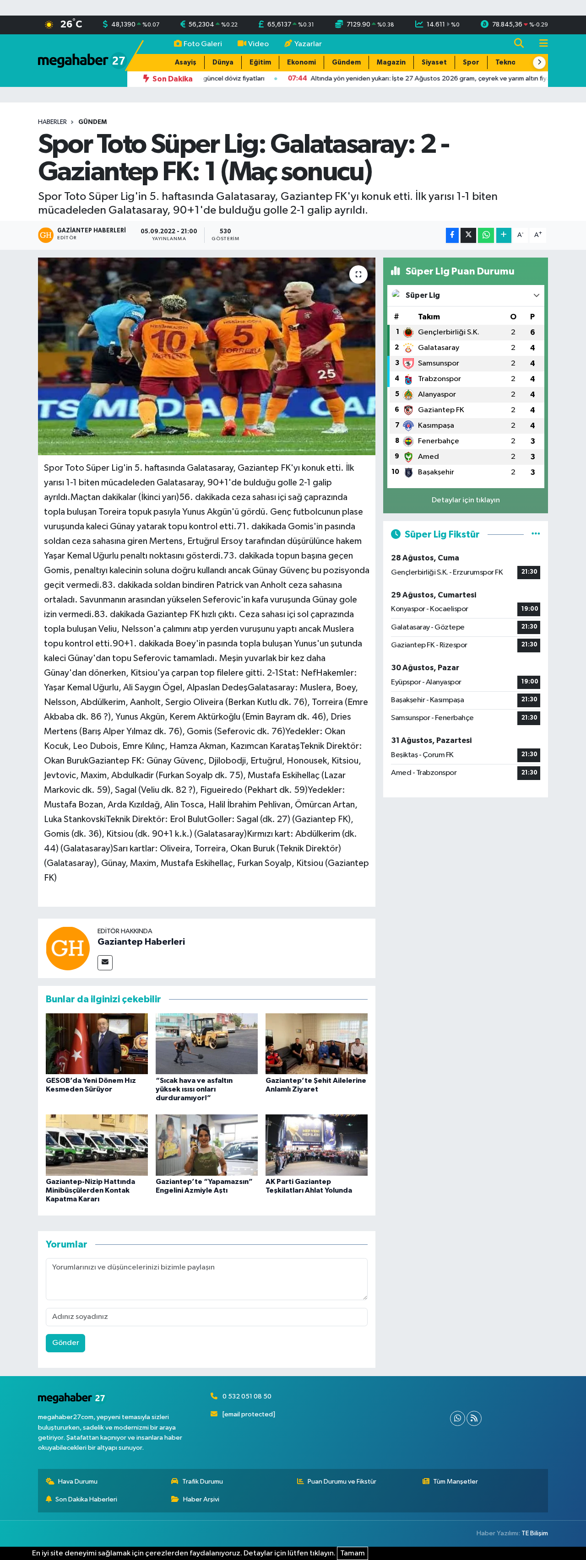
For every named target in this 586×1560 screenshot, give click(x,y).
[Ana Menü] (540, 44)
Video (258, 44)
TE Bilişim (534, 1533)
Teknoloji (510, 62)
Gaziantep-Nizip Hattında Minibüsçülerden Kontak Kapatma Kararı (90, 1190)
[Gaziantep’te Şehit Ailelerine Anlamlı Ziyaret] (317, 1044)
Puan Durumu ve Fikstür (342, 1481)
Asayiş (185, 62)
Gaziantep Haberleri (141, 942)
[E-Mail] (105, 962)
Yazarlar (308, 44)
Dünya (222, 62)
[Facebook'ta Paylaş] (452, 235)
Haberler (52, 122)
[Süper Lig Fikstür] (536, 534)
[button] (539, 62)
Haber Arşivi (201, 1499)
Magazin (391, 62)
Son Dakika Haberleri (86, 1499)
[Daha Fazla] (503, 235)
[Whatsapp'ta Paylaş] (486, 235)
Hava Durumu (78, 1481)
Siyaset (434, 62)
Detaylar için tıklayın (466, 500)
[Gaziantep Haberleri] (68, 948)
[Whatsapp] (457, 1418)
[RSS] (474, 1418)
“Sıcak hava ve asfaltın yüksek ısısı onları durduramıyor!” (194, 1089)
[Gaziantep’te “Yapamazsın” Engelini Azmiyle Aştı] (207, 1145)
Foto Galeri (203, 44)
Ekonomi (301, 62)
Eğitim (260, 62)
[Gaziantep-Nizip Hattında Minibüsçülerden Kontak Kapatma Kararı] (97, 1145)
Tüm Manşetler (455, 1481)
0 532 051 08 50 (246, 1396)
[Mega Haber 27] (82, 60)
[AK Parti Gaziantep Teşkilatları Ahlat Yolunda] (317, 1145)
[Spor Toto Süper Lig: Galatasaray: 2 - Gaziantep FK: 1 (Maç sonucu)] (206, 356)
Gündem (346, 62)
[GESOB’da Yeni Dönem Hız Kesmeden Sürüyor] (97, 1044)
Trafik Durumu (202, 1481)
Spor (471, 62)
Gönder (65, 1343)
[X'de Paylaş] (468, 235)
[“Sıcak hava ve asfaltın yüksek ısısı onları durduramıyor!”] (207, 1044)
